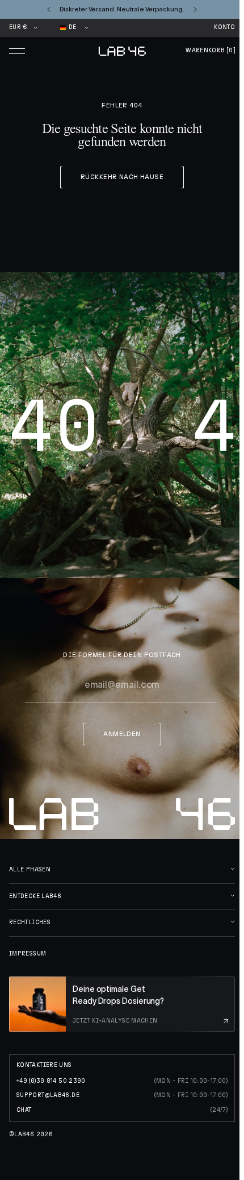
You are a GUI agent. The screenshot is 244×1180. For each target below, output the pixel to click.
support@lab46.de (47, 1095)
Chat (23, 1110)
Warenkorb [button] (210, 50)
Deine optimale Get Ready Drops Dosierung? (118, 995)
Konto (224, 27)
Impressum (27, 954)
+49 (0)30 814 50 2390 (51, 1081)
